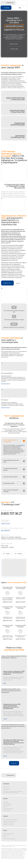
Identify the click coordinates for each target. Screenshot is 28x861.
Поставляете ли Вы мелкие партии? (10, 469)
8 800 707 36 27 (7, 602)
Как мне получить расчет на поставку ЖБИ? (10, 440)
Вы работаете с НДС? (8, 483)
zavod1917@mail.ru (6, 789)
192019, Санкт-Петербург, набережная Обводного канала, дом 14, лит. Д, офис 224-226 (13, 792)
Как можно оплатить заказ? (10, 476)
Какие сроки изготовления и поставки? (10, 490)
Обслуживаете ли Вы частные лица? (11, 461)
